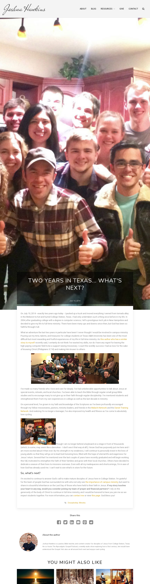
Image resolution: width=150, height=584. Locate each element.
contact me (78, 495)
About (83, 8)
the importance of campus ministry (101, 482)
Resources (106, 8)
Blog (93, 8)
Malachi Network (99, 408)
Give (122, 8)
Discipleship (73, 503)
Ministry (82, 503)
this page (96, 495)
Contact (133, 8)
